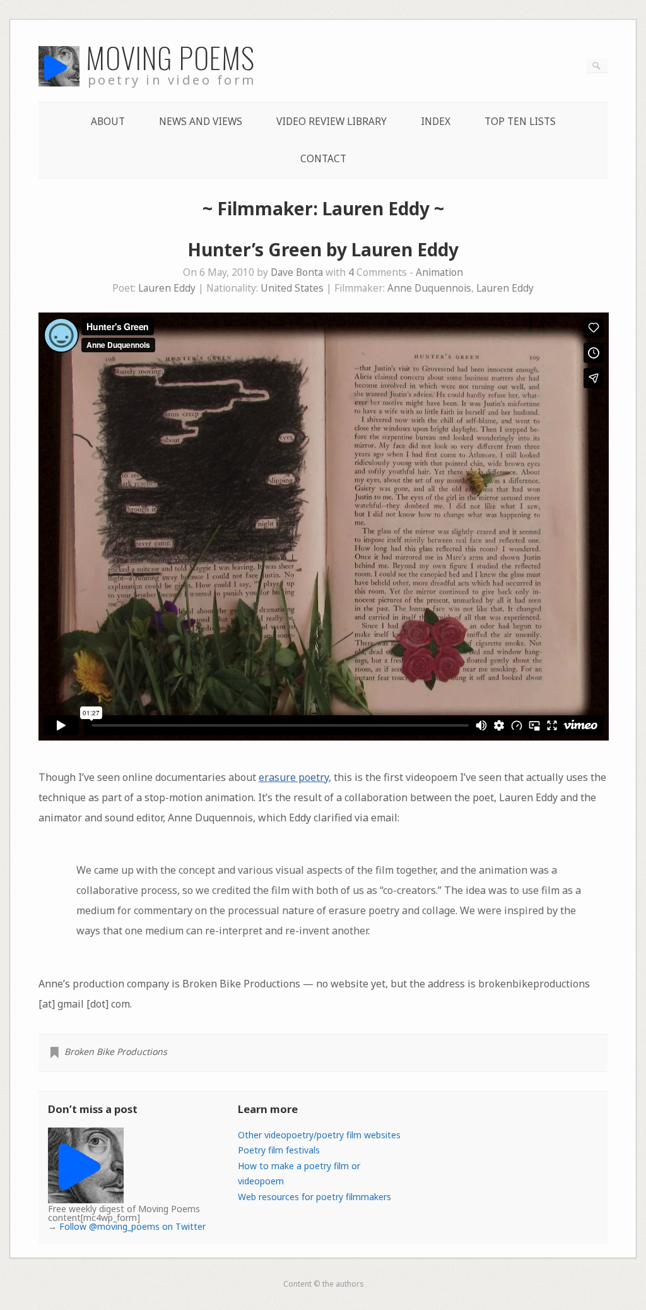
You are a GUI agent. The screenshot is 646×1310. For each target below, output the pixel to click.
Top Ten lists (520, 121)
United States (292, 288)
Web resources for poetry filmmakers (314, 1197)
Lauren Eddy (167, 288)
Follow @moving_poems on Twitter (132, 1226)
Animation (439, 272)
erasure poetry (294, 777)
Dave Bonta (297, 272)
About (108, 121)
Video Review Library (331, 121)
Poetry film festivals (279, 1150)
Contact (323, 158)
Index (435, 121)
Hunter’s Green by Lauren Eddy (323, 249)
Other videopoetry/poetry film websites (319, 1135)
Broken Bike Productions (115, 1051)
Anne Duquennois (429, 288)
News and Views (200, 121)
